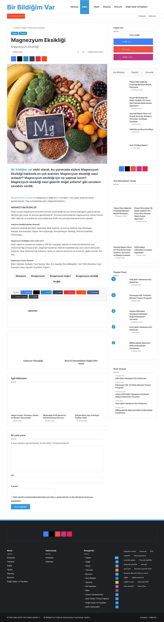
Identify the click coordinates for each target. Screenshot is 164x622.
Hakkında (152, 16)
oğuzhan (32, 310)
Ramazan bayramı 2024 (142, 569)
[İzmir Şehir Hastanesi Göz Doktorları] (121, 333)
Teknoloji (74, 7)
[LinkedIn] (25, 58)
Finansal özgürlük (145, 560)
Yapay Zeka (141, 586)
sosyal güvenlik (143, 582)
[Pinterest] (38, 58)
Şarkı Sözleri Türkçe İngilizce (97, 599)
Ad (13, 475)
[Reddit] (44, 58)
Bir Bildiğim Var (49, 617)
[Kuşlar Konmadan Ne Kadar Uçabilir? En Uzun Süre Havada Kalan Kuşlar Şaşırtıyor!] (121, 103)
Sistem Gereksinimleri (94, 594)
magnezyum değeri (61, 276)
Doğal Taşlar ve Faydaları (136, 7)
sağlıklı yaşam (129, 582)
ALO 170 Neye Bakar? (139, 145)
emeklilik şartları (129, 560)
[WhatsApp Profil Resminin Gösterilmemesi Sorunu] (57, 399)
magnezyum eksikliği (87, 276)
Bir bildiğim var (21, 169)
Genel (87, 566)
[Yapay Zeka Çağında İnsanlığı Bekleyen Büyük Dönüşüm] (121, 88)
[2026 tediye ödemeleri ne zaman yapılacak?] (143, 235)
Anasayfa (142, 16)
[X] (19, 58)
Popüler (135, 72)
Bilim (87, 590)
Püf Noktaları (90, 586)
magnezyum (38, 276)
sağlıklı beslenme (138, 577)
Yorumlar (149, 72)
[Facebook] (13, 58)
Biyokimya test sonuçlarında (23, 198)
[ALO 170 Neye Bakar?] (121, 151)
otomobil (144, 564)
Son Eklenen (118, 72)
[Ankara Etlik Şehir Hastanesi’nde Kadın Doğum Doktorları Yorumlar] (121, 317)
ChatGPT (127, 556)
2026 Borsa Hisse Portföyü (141, 129)
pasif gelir (127, 569)
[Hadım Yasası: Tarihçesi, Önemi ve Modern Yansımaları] (25, 399)
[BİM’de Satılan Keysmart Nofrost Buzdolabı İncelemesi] (121, 349)
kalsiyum (21, 276)
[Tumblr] (32, 58)
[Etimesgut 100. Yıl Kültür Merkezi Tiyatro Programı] (121, 301)
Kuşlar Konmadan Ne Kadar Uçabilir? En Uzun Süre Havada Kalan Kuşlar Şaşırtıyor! (143, 213)
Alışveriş (107, 7)
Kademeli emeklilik (130, 564)
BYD (151, 551)
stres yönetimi (129, 586)
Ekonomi (118, 7)
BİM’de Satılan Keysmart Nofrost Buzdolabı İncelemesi (140, 345)
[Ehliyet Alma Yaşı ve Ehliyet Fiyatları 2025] (89, 399)
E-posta (15, 486)
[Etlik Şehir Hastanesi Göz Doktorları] (121, 285)
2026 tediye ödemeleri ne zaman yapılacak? (143, 250)
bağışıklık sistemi (130, 551)
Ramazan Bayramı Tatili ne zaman (136, 573)
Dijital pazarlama (140, 556)
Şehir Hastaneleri (92, 607)
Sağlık (84, 7)
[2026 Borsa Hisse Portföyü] (121, 135)
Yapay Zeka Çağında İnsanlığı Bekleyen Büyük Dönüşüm (140, 84)
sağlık (57, 281)
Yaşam (96, 7)
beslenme (143, 551)
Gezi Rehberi (90, 578)
